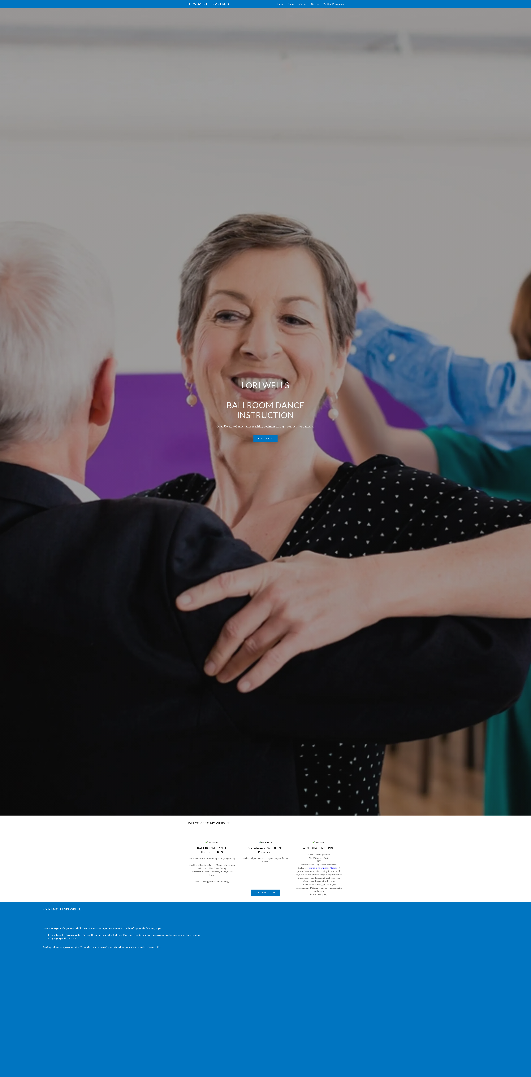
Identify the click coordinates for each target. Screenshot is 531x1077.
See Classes (265, 438)
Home (280, 4)
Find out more (265, 893)
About (291, 4)
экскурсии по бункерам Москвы (323, 868)
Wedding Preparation (333, 4)
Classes (315, 4)
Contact (302, 4)
